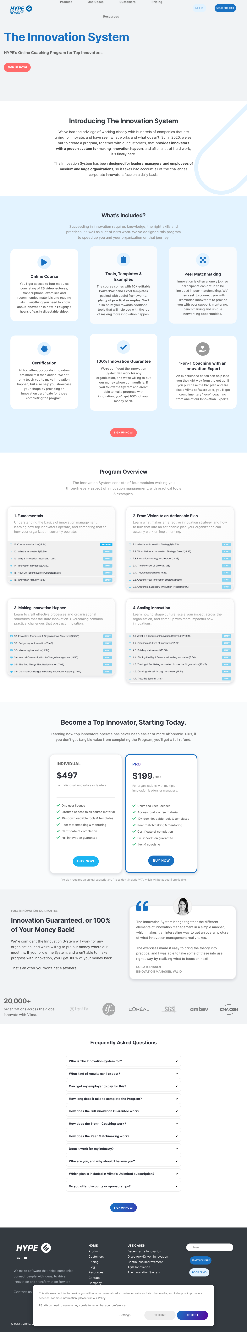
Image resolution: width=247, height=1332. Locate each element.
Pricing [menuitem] (93, 1262)
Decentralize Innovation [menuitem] (144, 1251)
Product (66, 2)
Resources (111, 16)
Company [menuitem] (95, 1283)
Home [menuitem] (93, 1245)
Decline (160, 1315)
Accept (192, 1315)
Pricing (157, 2)
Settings (124, 1315)
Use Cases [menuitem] (136, 1245)
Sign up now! (17, 67)
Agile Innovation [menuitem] (139, 1267)
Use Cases (96, 2)
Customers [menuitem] (96, 1256)
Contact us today (28, 1292)
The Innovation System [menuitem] (144, 1272)
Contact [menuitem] (94, 1278)
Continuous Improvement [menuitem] (145, 1262)
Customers (127, 2)
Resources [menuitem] (96, 1272)
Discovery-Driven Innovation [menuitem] (148, 1256)
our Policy (99, 1298)
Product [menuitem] (94, 1251)
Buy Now (85, 861)
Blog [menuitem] (92, 1267)
